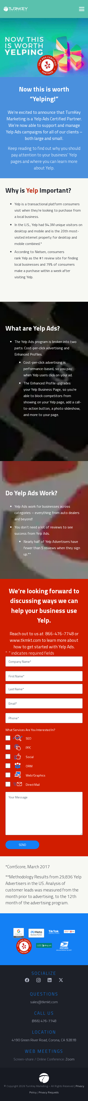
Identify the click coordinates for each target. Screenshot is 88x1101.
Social (30, 756)
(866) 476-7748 (44, 1020)
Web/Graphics (35, 775)
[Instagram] (38, 980)
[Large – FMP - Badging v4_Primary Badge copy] (36, 933)
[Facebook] (27, 980)
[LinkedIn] (49, 980)
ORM (29, 765)
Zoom (69, 1059)
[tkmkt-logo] (16, 9)
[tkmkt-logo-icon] (44, 1078)
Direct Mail (33, 784)
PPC (28, 747)
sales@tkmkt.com (44, 1002)
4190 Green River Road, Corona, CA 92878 (44, 1040)
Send (22, 844)
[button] (81, 9)
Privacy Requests (49, 1092)
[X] (61, 980)
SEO (28, 738)
